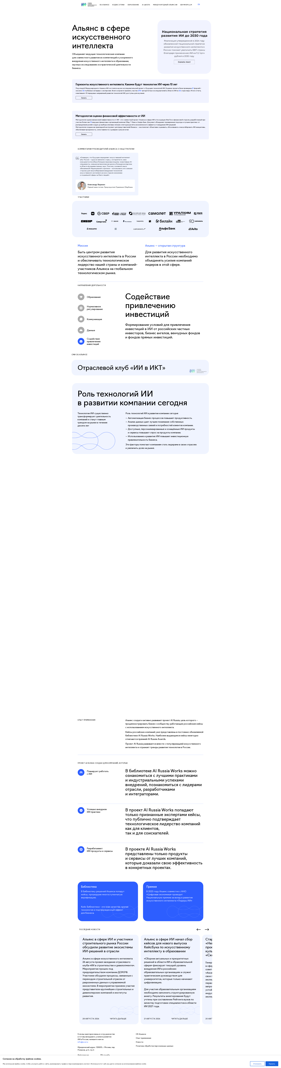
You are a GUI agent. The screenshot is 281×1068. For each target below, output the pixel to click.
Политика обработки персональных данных (154, 1046)
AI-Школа (146, 5)
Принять (272, 1064)
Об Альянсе (104, 5)
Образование (133, 5)
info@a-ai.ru (83, 1042)
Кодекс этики (118, 5)
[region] (140, 1061)
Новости (139, 1042)
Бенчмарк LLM (186, 5)
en (199, 4)
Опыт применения (143, 1038)
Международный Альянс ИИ (165, 5)
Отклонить (257, 1064)
